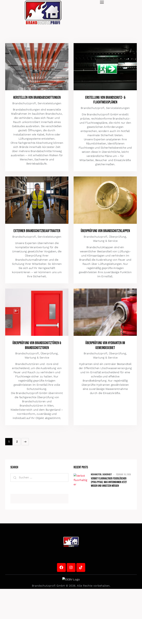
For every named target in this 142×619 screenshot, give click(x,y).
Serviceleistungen (49, 103)
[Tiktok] (80, 567)
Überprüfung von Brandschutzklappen (105, 231)
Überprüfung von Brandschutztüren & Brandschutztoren (36, 345)
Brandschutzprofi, (25, 103)
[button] (102, 2)
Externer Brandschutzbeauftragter (37, 231)
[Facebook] (61, 567)
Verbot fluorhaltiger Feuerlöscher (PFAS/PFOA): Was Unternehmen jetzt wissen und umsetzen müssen (109, 482)
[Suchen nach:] (39, 477)
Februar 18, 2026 (123, 474)
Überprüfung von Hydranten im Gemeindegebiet (105, 345)
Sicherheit (107, 474)
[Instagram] (71, 567)
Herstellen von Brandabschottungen (37, 97)
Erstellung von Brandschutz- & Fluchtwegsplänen (105, 100)
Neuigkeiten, (97, 474)
